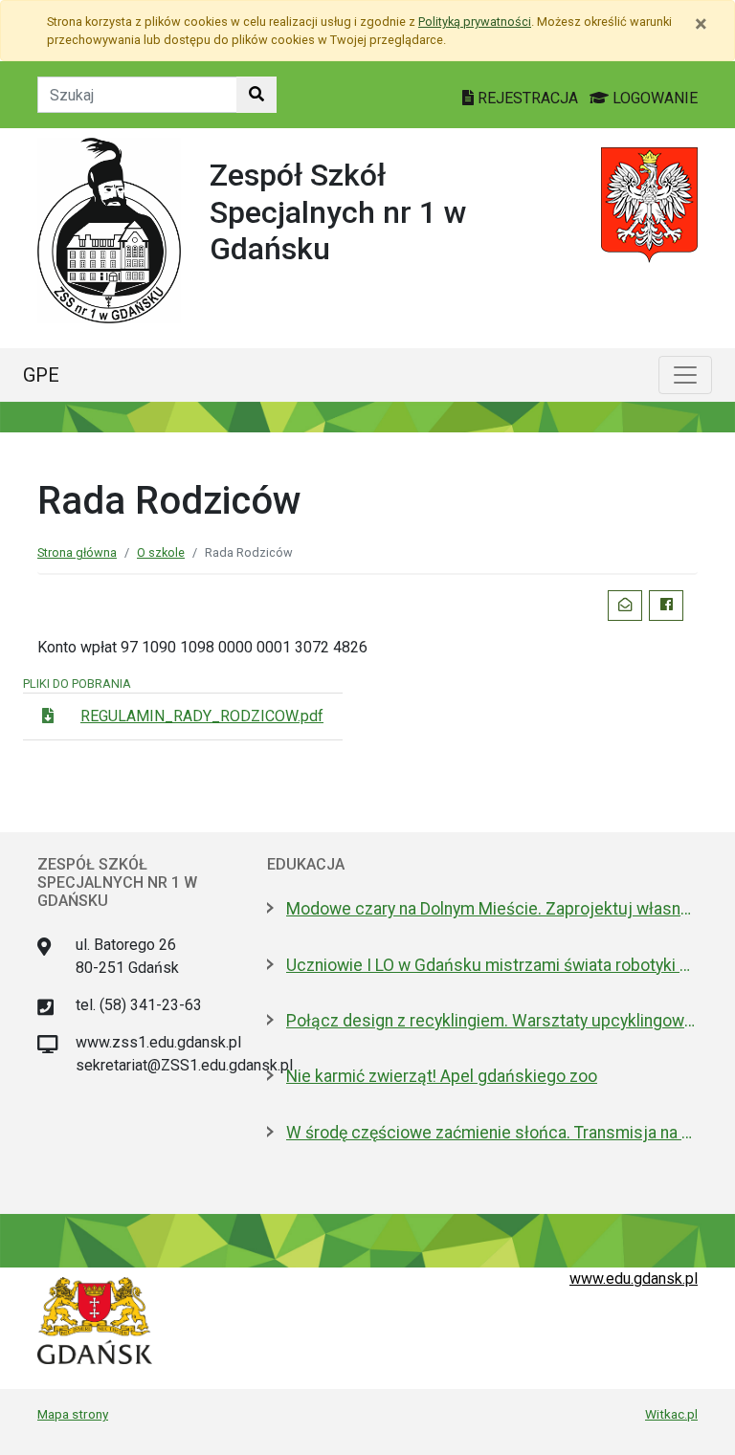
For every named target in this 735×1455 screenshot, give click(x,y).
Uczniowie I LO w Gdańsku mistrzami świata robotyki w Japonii (492, 965)
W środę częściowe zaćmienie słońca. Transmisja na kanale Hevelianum (492, 1132)
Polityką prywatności (474, 21)
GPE (41, 375)
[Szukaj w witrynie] (256, 95)
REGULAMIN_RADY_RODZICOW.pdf (201, 716)
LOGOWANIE (653, 98)
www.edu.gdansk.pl (633, 1278)
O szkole (161, 552)
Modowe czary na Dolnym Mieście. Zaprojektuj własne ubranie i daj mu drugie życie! (492, 908)
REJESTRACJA (528, 98)
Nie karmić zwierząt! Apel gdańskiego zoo (441, 1076)
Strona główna (77, 552)
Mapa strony (72, 1414)
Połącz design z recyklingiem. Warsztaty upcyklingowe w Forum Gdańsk (492, 1020)
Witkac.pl (671, 1414)
